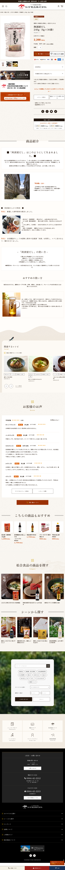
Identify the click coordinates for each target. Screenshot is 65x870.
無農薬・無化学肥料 (30, 671)
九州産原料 (22, 675)
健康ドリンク (33, 682)
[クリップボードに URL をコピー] (55, 111)
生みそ (44, 675)
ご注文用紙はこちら (32, 798)
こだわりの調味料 (14, 12)
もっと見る (18, 386)
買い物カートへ (34, 502)
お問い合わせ (32, 768)
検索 (48, 666)
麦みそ (29, 675)
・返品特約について (39, 105)
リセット (41, 699)
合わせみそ (37, 675)
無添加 (21, 671)
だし (33, 678)
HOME (1, 12)
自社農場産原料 (42, 671)
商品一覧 (7, 12)
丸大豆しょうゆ (24, 678)
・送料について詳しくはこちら (42, 103)
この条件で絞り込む (23, 699)
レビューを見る (49, 44)
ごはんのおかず (40, 678)
